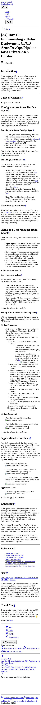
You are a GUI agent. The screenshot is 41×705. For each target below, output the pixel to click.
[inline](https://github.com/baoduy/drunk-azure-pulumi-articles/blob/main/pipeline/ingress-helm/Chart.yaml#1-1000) (18, 270)
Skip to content (6, 2)
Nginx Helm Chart (12, 553)
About (7, 16)
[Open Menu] (4, 7)
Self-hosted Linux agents (14, 558)
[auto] (9, 22)
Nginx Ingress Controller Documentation (20, 562)
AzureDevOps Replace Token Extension (20, 566)
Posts (7, 12)
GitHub (10, 620)
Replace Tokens (9, 212)
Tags (7, 14)
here (35, 172)
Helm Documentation (13, 560)
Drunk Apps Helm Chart (14, 555)
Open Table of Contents (11, 103)
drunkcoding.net (7, 4)
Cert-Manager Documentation (16, 564)
